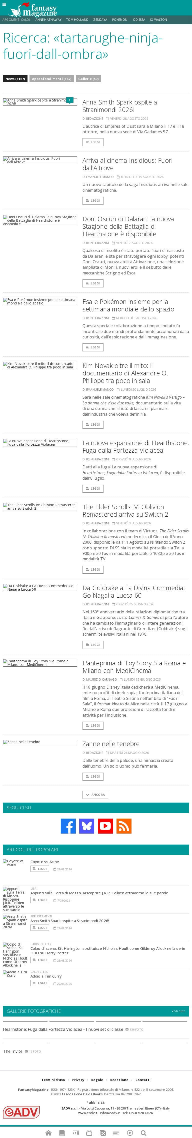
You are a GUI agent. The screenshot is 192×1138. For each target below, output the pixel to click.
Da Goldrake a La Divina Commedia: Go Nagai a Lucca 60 (133, 591)
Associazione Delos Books (82, 1094)
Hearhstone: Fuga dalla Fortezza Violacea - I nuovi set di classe (63, 1029)
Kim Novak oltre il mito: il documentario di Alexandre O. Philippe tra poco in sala (125, 373)
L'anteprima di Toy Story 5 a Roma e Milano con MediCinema (134, 667)
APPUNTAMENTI (41, 916)
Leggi (95, 142)
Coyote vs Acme (44, 861)
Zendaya (100, 19)
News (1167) (15, 78)
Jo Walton (158, 19)
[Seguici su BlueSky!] (86, 826)
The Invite (12, 1051)
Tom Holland (77, 19)
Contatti (143, 1080)
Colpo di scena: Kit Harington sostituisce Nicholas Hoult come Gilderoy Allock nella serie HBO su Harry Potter (108, 950)
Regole (97, 1080)
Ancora (98, 795)
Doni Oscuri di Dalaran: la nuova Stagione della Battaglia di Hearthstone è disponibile (128, 226)
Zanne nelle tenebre (111, 743)
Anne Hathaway (49, 19)
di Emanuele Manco (98, 177)
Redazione (119, 1080)
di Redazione (92, 118)
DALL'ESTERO (39, 971)
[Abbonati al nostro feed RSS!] (124, 826)
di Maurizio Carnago (99, 679)
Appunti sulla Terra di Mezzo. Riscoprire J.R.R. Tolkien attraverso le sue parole (99, 892)
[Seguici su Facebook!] (68, 826)
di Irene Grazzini (95, 243)
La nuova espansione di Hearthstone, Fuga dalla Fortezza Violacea (135, 446)
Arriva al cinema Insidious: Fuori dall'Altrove (127, 164)
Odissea (139, 19)
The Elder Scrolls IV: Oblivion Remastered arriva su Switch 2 (125, 510)
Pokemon (120, 19)
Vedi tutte (179, 1011)
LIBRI (34, 888)
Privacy (78, 1080)
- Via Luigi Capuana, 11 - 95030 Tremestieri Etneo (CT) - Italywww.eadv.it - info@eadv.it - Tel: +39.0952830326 (116, 1110)
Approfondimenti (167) (51, 78)
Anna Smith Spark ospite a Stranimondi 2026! (119, 106)
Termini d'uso (53, 1080)
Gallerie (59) (88, 78)
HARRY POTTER (41, 944)
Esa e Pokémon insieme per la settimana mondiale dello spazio (128, 305)
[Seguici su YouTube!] (105, 826)
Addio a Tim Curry (46, 976)
